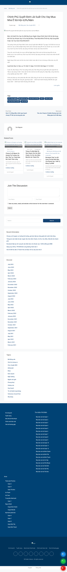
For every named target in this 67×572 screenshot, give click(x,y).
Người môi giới (12, 379)
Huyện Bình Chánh (12, 507)
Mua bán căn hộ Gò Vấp (42, 460)
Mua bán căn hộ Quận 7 (42, 434)
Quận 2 (9, 484)
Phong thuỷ (11, 382)
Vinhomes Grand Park (14, 394)
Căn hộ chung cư (10, 151)
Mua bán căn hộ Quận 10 (42, 442)
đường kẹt (10, 368)
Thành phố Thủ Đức (10, 481)
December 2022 (12, 284)
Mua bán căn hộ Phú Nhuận (43, 463)
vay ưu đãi (24, 101)
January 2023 (12, 281)
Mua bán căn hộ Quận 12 (42, 448)
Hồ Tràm (7, 495)
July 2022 (10, 299)
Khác (9, 371)
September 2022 (12, 293)
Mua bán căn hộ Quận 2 (42, 419)
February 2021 (12, 345)
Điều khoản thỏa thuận (11, 418)
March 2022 (11, 310)
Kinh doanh (11, 374)
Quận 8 (9, 521)
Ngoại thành (8, 504)
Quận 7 (9, 518)
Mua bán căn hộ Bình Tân (42, 454)
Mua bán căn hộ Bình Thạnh (43, 457)
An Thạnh (7, 492)
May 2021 (10, 336)
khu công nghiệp (12, 98)
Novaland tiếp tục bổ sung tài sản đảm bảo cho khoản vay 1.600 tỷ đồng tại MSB (29, 244)
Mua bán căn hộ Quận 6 (42, 431)
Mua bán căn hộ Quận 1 (42, 417)
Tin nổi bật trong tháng (14, 391)
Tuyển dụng (8, 415)
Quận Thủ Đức (11, 489)
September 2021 (12, 328)
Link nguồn (57, 85)
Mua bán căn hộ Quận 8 (42, 437)
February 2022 (12, 313)
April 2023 (11, 273)
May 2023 (10, 270)
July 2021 (10, 333)
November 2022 (12, 287)
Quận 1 (9, 501)
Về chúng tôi (8, 413)
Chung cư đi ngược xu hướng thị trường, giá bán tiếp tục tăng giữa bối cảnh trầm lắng (31, 236)
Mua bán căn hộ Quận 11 (42, 445)
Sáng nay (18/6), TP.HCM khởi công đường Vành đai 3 (22, 247)
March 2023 (11, 276)
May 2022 (10, 304)
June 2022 (11, 302)
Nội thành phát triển (10, 512)
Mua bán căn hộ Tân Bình (42, 466)
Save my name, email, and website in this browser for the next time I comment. (31, 203)
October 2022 (12, 290)
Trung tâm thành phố (10, 498)
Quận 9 (9, 486)
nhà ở (41, 98)
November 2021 (12, 322)
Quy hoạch (11, 388)
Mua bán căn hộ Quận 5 (42, 428)
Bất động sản (12, 8)
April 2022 (11, 307)
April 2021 (11, 339)
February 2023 (12, 279)
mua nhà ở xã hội (33, 98)
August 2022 (11, 296)
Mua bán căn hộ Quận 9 (42, 440)
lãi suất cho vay (23, 98)
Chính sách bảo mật (10, 421)
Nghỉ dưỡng (11, 376)
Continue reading (10, 167)
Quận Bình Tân (11, 524)
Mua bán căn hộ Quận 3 (42, 422)
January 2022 (12, 316)
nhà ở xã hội (48, 98)
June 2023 (11, 267)
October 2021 (12, 325)
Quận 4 (9, 515)
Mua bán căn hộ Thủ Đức (42, 471)
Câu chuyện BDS (30, 25)
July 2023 (10, 264)
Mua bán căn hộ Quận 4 (42, 425)
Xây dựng (10, 397)
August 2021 (11, 330)
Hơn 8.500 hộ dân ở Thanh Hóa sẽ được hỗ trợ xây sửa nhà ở (24, 249)
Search (52, 220)
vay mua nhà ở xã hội (14, 101)
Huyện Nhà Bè (11, 509)
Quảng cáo (11, 385)
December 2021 (12, 319)
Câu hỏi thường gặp (10, 424)
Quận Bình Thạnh (12, 527)
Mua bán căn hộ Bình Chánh (43, 451)
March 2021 (11, 342)
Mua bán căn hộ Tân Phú (42, 468)
